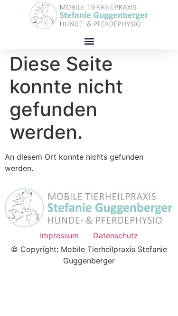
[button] (89, 41)
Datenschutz (115, 235)
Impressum (59, 235)
